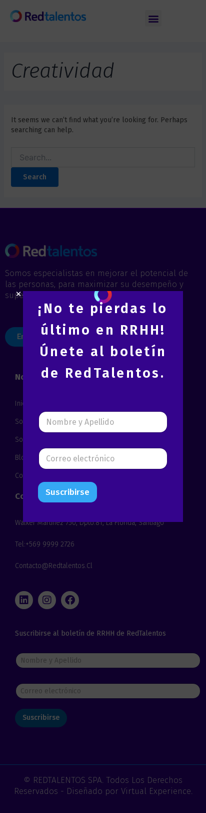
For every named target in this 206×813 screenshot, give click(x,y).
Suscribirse (68, 492)
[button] (19, 294)
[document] (103, 406)
